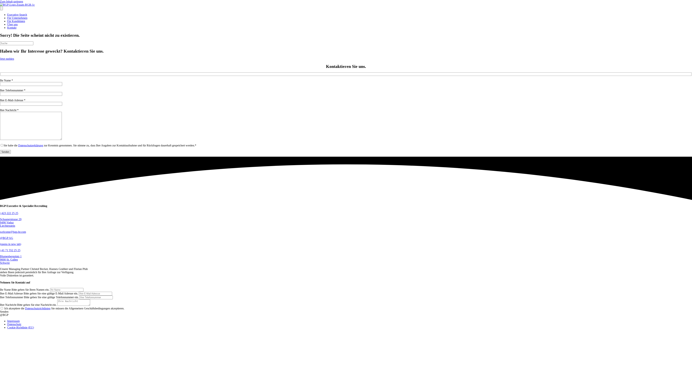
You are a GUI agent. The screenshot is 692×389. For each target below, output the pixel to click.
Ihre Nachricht (8, 304)
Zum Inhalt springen (11, 1)
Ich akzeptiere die (27, 308)
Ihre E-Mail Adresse (11, 293)
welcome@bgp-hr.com (13, 231)
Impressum (13, 321)
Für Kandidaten (16, 21)
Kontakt (11, 27)
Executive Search (17, 14)
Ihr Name (5, 289)
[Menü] (1, 8)
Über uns (12, 24)
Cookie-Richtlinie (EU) (20, 327)
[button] (4, 311)
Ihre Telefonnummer (11, 297)
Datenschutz (14, 324)
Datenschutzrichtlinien (37, 308)
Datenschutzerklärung (30, 145)
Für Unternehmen (17, 17)
